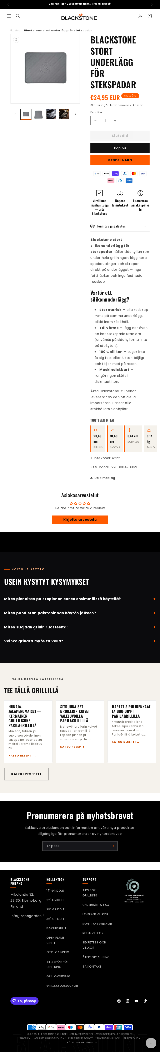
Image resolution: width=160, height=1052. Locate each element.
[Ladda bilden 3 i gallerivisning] (51, 114)
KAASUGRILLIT (56, 928)
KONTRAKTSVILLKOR (97, 924)
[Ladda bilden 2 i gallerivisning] (38, 114)
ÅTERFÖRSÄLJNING (96, 957)
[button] (8, 16)
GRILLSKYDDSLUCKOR (62, 986)
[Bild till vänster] (15, 114)
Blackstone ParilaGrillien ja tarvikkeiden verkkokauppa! (77, 1034)
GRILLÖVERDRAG (58, 976)
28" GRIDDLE (55, 909)
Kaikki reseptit (26, 774)
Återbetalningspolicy (49, 1038)
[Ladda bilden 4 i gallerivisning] (64, 114)
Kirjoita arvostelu (80, 519)
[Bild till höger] (75, 114)
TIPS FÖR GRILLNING (89, 892)
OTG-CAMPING (57, 952)
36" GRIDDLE (55, 919)
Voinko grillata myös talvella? (80, 641)
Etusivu (15, 30)
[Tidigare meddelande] (8, 4)
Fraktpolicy (132, 1038)
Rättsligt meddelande (82, 1042)
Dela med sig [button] (105, 478)
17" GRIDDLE (55, 891)
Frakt (113, 105)
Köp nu (120, 148)
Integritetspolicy (80, 1038)
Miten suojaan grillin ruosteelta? (80, 627)
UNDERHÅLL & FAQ (95, 905)
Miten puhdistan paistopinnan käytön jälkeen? (80, 613)
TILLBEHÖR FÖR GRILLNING (57, 964)
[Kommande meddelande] (151, 4)
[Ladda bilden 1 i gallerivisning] (26, 114)
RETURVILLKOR (92, 933)
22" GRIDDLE (55, 900)
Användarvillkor (108, 1038)
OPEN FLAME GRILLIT (55, 940)
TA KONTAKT (92, 966)
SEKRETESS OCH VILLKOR (94, 945)
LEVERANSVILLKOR (95, 914)
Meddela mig (120, 160)
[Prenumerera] (112, 846)
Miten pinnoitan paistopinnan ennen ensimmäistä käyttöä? (80, 598)
